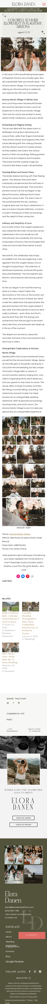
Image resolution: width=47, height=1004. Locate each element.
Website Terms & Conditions (15, 1000)
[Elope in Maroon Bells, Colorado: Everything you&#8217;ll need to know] (10, 606)
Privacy (30, 1000)
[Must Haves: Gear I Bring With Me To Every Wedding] (10, 647)
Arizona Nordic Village (19, 534)
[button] (44, 4)
